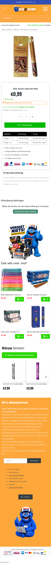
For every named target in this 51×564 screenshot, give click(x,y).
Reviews (12, 484)
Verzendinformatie (16, 478)
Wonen (9, 29)
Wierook (16, 29)
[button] (4, 8)
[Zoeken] (46, 18)
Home (4, 29)
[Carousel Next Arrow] (46, 377)
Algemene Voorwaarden (18, 481)
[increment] (32, 116)
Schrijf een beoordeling (25, 211)
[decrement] (20, 116)
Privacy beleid (14, 469)
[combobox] (25, 18)
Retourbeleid (14, 472)
